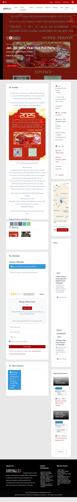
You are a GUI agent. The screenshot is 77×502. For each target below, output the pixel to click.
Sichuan (22, 44)
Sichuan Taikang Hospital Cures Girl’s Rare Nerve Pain (64, 483)
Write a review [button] (11, 66)
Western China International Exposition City (61, 438)
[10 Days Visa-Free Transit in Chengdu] (61, 315)
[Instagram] (6, 2)
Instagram (61, 175)
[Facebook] (5, 2)
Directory (39, 7)
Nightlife (58, 378)
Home (16, 7)
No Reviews (19, 55)
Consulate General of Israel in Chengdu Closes (64, 479)
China (17, 44)
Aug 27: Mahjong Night (60, 382)
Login (51, 2)
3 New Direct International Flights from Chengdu (61, 279)
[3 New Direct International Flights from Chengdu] (61, 258)
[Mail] (4, 2)
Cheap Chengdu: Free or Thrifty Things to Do (63, 477)
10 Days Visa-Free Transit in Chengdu (61, 342)
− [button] (56, 188)
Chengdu (29, 44)
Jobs (61, 7)
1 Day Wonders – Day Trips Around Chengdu (46, 477)
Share (11, 61)
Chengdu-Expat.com (35, 492)
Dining (15, 38)
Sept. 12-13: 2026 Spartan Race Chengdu (46, 485)
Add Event (66, 2)
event (59, 115)
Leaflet (55, 221)
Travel (59, 337)
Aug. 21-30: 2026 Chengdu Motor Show (60, 415)
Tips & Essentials (23, 8)
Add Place (58, 2)
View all (61, 451)
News (31, 7)
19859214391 (59, 153)
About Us (67, 8)
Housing (55, 7)
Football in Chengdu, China (46, 474)
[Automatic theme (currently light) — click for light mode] (72, 2)
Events (47, 7)
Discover (59, 330)
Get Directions (62, 230)
